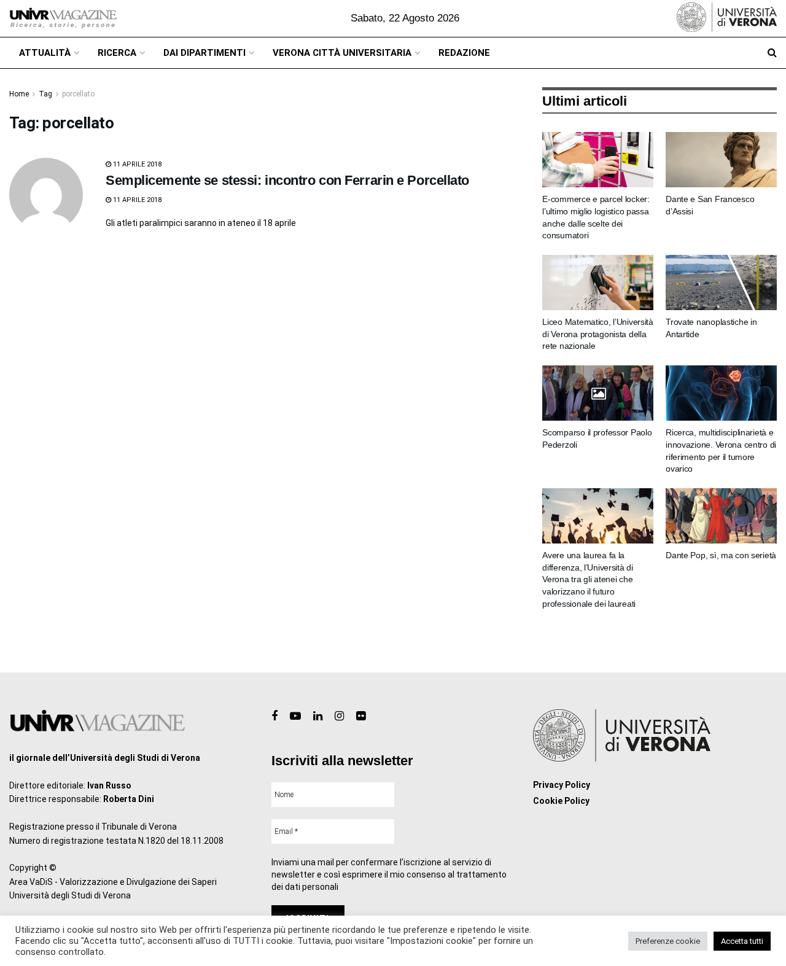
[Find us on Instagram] (339, 716)
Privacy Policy (561, 785)
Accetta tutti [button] (742, 941)
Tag (45, 94)
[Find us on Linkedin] (317, 716)
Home (19, 94)
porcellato (78, 94)
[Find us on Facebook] (274, 716)
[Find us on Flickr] (360, 716)
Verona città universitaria (342, 52)
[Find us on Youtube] (295, 716)
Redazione (464, 52)
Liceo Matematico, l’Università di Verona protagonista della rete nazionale (597, 334)
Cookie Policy (561, 801)
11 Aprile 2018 (136, 164)
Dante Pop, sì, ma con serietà (721, 555)
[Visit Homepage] (63, 18)
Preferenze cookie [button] (668, 941)
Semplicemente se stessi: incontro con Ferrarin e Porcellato (287, 180)
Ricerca (117, 52)
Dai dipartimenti (204, 52)
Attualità (45, 52)
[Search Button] (772, 52)
